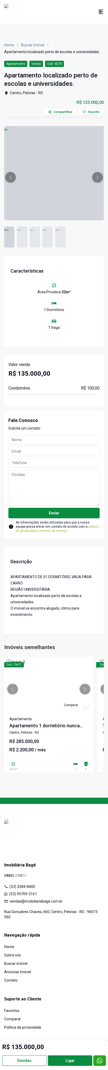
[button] (10, 177)
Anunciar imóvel (17, 972)
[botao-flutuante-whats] (99, 1060)
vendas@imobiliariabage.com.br (36, 901)
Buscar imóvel (32, 45)
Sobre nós (12, 955)
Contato (11, 980)
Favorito (94, 112)
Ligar (70, 1060)
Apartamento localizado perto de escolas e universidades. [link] (52, 52)
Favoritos (11, 1011)
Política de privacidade (22, 1027)
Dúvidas (24, 1060)
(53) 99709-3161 (23, 894)
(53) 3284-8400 (22, 887)
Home (9, 45)
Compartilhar (62, 112)
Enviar (54, 513)
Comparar (12, 1019)
